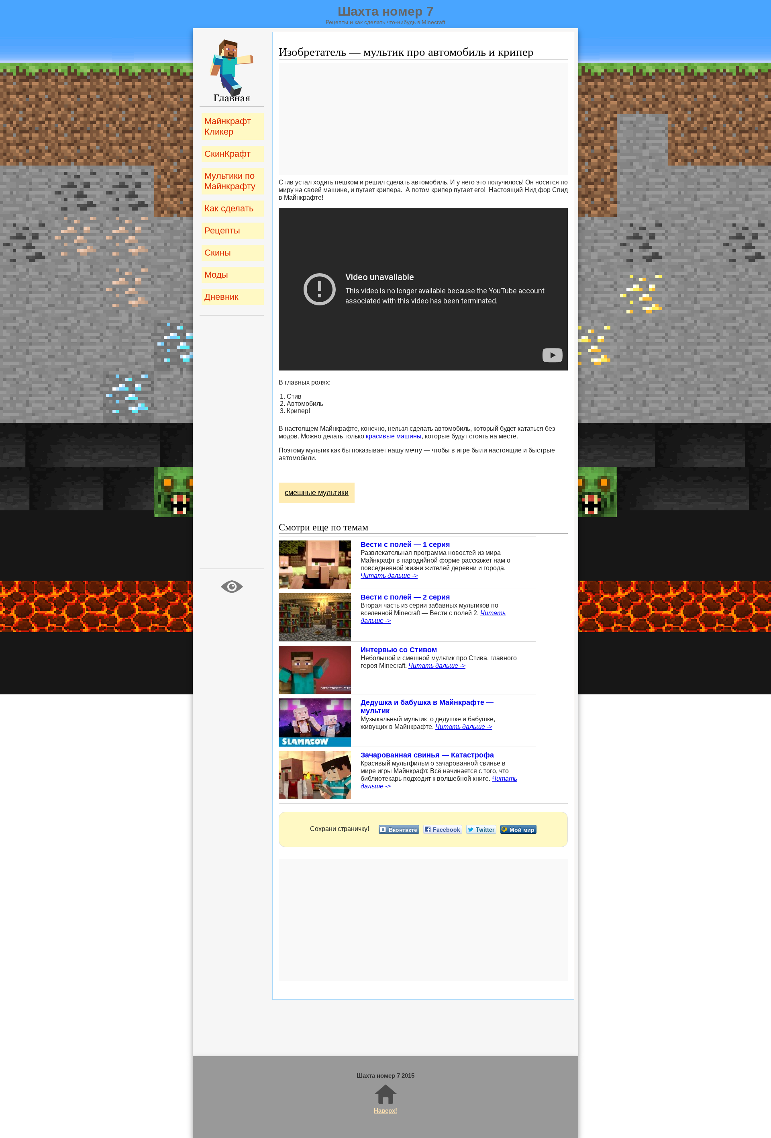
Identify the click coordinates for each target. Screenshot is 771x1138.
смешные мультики (317, 493)
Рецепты (222, 230)
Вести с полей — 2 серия (405, 597)
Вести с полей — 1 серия (405, 544)
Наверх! (385, 1110)
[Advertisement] (423, 119)
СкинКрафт (227, 154)
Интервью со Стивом (399, 650)
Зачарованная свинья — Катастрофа (427, 755)
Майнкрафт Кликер (227, 126)
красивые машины (394, 436)
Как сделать (228, 208)
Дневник (221, 297)
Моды (216, 275)
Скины (217, 253)
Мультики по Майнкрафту (229, 181)
